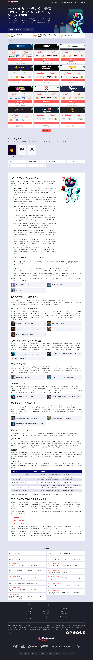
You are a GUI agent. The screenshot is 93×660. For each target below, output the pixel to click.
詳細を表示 (45, 130)
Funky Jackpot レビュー (20, 103)
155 (46, 616)
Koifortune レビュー (46, 125)
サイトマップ (29, 618)
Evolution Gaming (46, 609)
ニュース (83, 2)
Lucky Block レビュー (72, 125)
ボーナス (29, 609)
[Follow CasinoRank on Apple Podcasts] (84, 632)
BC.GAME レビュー (73, 61)
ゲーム (29, 611)
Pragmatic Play (46, 611)
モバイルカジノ (55, 2)
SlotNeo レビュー (73, 103)
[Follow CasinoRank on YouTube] (77, 632)
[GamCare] (32, 646)
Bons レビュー (46, 61)
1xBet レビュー (20, 61)
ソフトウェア (29, 613)
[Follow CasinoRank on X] (74, 632)
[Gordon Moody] (44, 646)
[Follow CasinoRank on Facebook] (67, 632)
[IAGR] (15, 646)
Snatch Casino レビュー (72, 82)
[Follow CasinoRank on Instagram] (71, 632)
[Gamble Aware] (63, 646)
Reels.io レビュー (20, 125)
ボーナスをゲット (20, 59)
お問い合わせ (63, 611)
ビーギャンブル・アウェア (20, 520)
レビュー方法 (63, 616)
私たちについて (63, 609)
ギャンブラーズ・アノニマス (21, 523)
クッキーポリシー (46, 658)
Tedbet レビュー (46, 103)
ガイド (76, 2)
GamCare (16, 517)
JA (8, 632)
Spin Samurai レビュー (46, 82)
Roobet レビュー (20, 82)
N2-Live (46, 618)
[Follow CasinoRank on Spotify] (80, 632)
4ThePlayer (46, 613)
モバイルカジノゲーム (67, 2)
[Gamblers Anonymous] (23, 646)
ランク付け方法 (63, 613)
